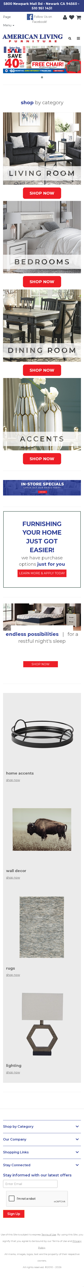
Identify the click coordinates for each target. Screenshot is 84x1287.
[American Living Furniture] (32, 38)
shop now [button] (41, 664)
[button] (64, 16)
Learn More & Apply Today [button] (42, 573)
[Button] (78, 38)
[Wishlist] (70, 16)
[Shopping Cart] (77, 16)
